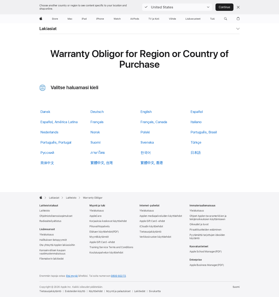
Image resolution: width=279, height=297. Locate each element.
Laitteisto (44, 210)
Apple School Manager (202, 251)
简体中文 (47, 163)
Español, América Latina (58, 122)
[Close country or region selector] (238, 7)
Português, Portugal (55, 142)
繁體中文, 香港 (152, 163)
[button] (177, 7)
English (146, 112)
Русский (47, 153)
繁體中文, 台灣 (101, 163)
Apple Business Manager (203, 265)
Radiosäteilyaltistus (50, 221)
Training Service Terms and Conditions (111, 247)
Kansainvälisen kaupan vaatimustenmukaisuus (52, 252)
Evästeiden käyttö (75, 291)
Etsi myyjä (72, 275)
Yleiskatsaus (46, 234)
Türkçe (196, 142)
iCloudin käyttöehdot (151, 226)
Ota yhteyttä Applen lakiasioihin (57, 245)
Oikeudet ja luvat (199, 224)
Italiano (196, 122)
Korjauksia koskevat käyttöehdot (108, 221)
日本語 (196, 153)
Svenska (147, 142)
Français (97, 122)
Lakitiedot (139, 291)
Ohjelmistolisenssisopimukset (55, 216)
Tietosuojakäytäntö (150, 231)
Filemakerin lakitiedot (51, 258)
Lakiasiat (48, 28)
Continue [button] (224, 7)
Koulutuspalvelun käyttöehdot (106, 252)
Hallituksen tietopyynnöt (53, 240)
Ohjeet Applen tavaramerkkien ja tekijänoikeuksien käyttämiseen (208, 218)
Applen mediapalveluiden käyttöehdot (161, 216)
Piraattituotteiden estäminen (205, 229)
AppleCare (95, 216)
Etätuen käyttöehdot (100, 231)
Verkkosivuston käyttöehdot (155, 236)
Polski (145, 132)
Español (197, 112)
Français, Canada (154, 122)
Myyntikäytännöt (99, 236)
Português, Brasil (204, 132)
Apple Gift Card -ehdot (102, 242)
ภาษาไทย (97, 153)
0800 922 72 (118, 275)
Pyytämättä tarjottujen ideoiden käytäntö (207, 237)
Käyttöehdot (96, 291)
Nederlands (49, 132)
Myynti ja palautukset (118, 291)
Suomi (95, 142)
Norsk (95, 132)
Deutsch (97, 112)
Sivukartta (155, 291)
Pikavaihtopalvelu (99, 226)
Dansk (45, 112)
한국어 (146, 153)
